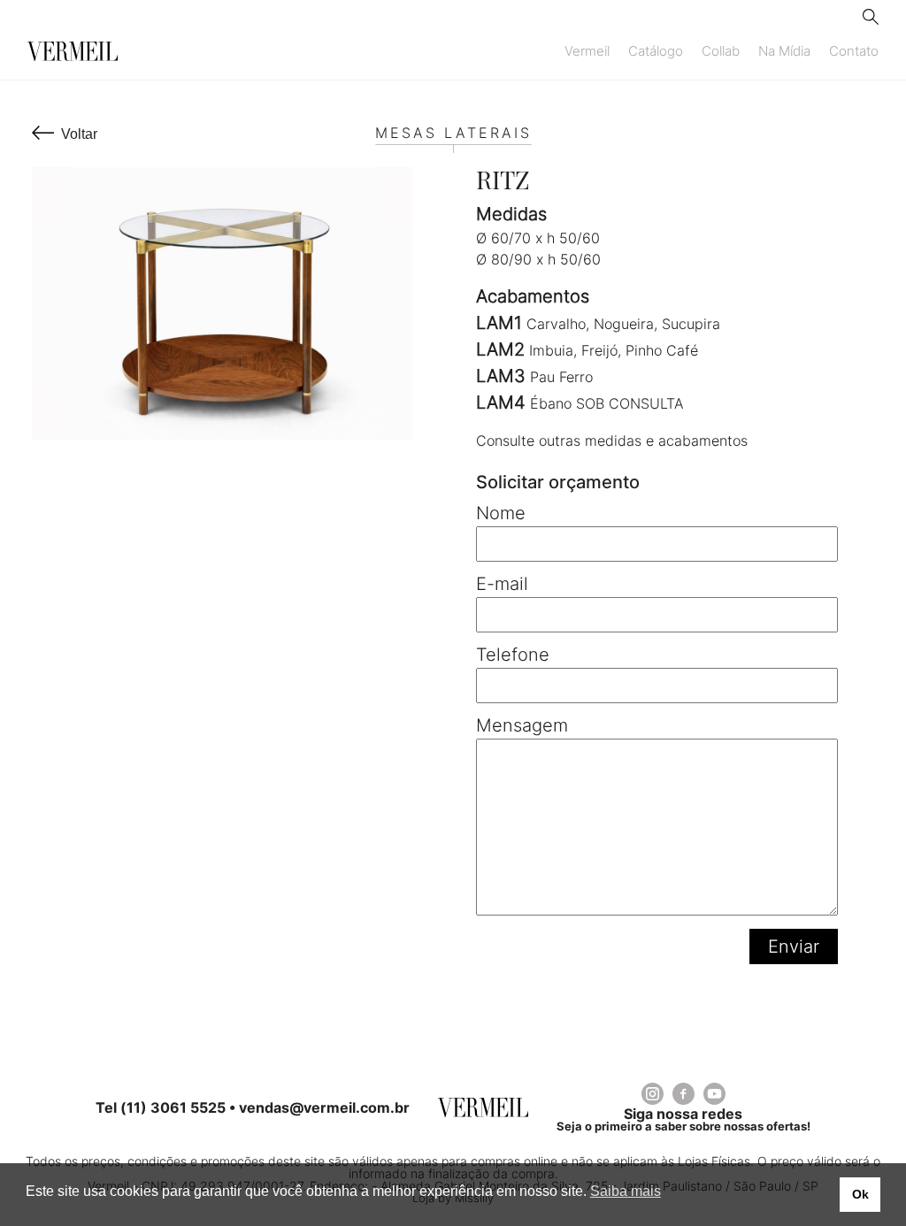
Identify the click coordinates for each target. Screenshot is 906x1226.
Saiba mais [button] (625, 1191)
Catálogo (655, 51)
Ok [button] (860, 1194)
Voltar (79, 134)
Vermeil (587, 51)
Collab (721, 51)
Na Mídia (784, 51)
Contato (854, 51)
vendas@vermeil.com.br (324, 1107)
